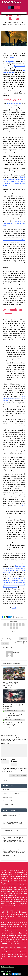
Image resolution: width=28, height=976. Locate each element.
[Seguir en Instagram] (15, 7)
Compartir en (19, 617)
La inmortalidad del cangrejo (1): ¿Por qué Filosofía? (13, 714)
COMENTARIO (5, 743)
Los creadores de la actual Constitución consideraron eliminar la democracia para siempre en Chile (13, 854)
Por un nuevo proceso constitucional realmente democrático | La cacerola (13, 850)
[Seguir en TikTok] (18, 7)
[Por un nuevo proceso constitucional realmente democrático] (14, 673)
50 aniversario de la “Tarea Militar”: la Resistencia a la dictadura (13, 822)
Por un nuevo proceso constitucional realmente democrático (11, 684)
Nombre (4, 759)
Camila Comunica (8, 797)
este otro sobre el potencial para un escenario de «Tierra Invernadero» (14, 585)
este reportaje (9, 62)
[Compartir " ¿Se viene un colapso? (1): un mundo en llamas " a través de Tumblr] (14, 624)
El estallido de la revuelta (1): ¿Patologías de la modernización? (13, 724)
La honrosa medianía (12, 830)
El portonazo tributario (9, 801)
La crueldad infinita (8, 804)
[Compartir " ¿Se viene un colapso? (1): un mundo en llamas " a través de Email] (14, 627)
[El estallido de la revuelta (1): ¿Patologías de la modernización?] (14, 720)
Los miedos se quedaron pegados (12, 793)
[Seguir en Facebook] (9, 7)
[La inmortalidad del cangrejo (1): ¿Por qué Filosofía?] (14, 711)
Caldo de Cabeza (12, 24)
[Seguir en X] (12, 7)
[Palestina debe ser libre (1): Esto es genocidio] (14, 696)
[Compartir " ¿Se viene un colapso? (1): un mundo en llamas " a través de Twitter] (7, 624)
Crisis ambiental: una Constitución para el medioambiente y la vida (13, 841)
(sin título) (6, 789)
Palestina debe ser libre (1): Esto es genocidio (14, 705)
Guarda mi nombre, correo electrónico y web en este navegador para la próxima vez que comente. (14, 770)
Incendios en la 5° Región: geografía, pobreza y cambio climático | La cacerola (13, 839)
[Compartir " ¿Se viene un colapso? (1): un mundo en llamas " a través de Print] (17, 627)
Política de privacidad (7, 967)
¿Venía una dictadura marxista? (13, 814)
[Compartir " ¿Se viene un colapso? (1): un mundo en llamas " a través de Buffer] (23, 624)
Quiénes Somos (6, 971)
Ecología (20, 24)
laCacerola (16, 22)
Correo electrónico (14, 761)
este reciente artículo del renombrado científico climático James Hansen (14, 581)
